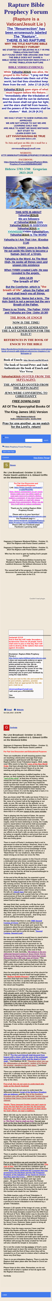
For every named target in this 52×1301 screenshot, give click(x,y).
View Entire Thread (41, 458)
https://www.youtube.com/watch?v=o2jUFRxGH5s (28, 488)
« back (4, 1295)
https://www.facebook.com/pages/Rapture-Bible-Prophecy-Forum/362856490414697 (27, 522)
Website (20, 710)
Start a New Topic (9, 451)
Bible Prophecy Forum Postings (18, 447)
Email (9, 710)
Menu (7, 437)
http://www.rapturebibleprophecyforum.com (27, 516)
